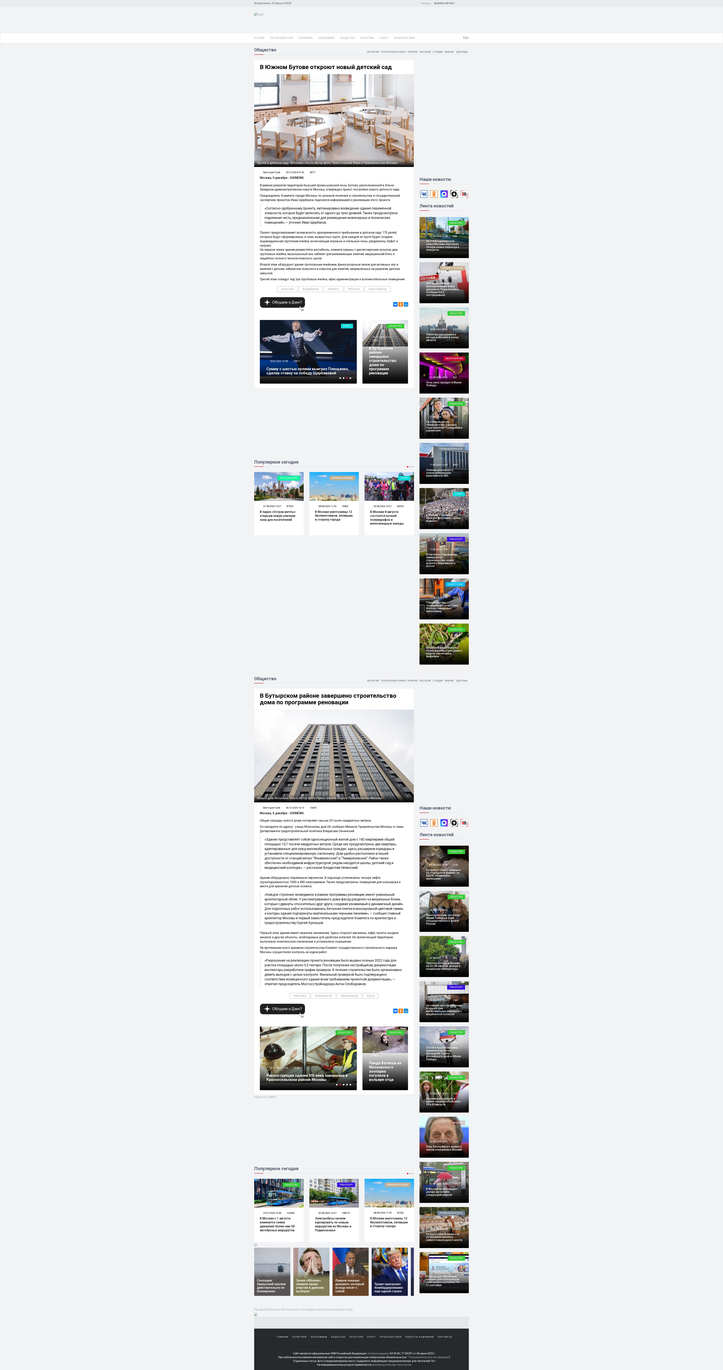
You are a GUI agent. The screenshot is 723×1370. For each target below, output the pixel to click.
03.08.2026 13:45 (382, 506)
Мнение (449, 52)
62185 (400, 506)
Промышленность (451, 448)
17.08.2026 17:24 (438, 416)
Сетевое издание (378, 1353)
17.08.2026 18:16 (438, 377)
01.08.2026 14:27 (327, 1213)
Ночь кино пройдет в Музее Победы (443, 384)
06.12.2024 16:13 (381, 337)
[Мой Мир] (406, 304)
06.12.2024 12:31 (381, 1051)
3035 (455, 329)
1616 (455, 1141)
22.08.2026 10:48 (438, 1229)
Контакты (445, 1337)
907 (455, 377)
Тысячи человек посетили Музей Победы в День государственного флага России (443, 919)
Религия (412, 52)
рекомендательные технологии (391, 1364)
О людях (438, 52)
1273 (455, 510)
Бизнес (403, 478)
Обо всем (425, 52)
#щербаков (310, 289)
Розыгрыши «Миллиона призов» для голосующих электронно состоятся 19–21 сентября (443, 1281)
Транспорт (346, 478)
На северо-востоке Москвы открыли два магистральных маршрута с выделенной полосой (444, 1010)
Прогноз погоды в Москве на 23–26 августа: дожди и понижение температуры (443, 966)
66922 (296, 1067)
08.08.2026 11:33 (272, 1212)
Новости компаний (419, 1337)
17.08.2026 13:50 (438, 510)
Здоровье (462, 52)
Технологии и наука (393, 52)
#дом (370, 996)
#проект (333, 289)
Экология (373, 52)
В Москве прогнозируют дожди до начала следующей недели (441, 1191)
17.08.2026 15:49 (438, 464)
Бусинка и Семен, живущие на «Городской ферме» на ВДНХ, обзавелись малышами (443, 874)
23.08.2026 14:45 (438, 910)
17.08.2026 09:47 (438, 597)
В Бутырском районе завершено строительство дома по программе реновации (382, 360)
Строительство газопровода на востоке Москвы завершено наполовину (442, 607)
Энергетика (455, 584)
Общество (347, 38)
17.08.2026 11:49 (438, 549)
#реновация (349, 996)
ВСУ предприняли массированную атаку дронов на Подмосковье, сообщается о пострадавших (442, 289)
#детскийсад (377, 289)
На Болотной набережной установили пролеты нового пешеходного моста (444, 1237)
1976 (455, 1183)
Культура (367, 38)
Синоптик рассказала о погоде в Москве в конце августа (442, 337)
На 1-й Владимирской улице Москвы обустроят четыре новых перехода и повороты (442, 245)
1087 (455, 1000)
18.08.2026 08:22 (438, 329)
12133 (456, 642)
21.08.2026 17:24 (438, 1271)
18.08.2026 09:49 (438, 278)
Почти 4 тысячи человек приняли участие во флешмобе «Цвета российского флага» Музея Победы (443, 1053)
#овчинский (323, 996)
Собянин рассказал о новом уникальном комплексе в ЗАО (439, 472)
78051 (400, 1213)
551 (455, 957)
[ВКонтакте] (395, 304)
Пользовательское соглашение (428, 1357)
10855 (375, 1055)
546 (455, 278)
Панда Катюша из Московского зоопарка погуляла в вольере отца (385, 1071)
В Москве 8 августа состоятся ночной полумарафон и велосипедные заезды (277, 517)
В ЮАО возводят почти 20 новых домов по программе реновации (305, 1077)
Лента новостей (281, 38)
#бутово (354, 289)
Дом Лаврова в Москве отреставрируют (302, 373)
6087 (455, 1271)
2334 (455, 549)
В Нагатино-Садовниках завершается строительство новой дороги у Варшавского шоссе (441, 560)
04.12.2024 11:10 (278, 365)
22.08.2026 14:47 (438, 1141)
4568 (295, 365)
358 (455, 236)
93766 (290, 1212)
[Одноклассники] (400, 304)
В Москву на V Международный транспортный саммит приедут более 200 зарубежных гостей (331, 519)
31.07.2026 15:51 (327, 506)
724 (455, 910)
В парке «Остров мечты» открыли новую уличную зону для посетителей (333, 1222)
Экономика (326, 38)
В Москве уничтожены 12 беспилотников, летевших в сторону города (278, 1222)
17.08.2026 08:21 (438, 642)
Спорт (384, 38)
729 (455, 416)
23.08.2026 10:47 (438, 1000)
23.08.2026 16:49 (438, 864)
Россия (259, 38)
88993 (345, 1213)
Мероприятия (454, 358)
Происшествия (404, 38)
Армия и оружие (452, 268)
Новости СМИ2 (265, 1097)
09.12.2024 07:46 (295, 172)
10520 (456, 1229)
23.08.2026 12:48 (438, 957)
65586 (345, 506)
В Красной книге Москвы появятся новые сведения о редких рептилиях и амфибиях (444, 652)
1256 (455, 864)
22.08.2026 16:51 (438, 1093)
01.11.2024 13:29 (278, 1067)
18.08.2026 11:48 (438, 236)
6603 (455, 597)
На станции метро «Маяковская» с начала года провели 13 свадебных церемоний (444, 426)
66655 (290, 506)
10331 (375, 340)
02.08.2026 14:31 (272, 506)
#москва (287, 289)
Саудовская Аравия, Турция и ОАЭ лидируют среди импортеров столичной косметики (387, 517)
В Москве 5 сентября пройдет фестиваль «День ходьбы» (443, 518)
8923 (455, 464)
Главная (282, 1337)
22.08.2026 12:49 (438, 1183)
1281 (455, 1093)
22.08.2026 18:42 (438, 1042)
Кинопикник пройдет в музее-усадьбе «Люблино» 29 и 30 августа (443, 1101)
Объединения (344, 1184)
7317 (455, 1042)
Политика (305, 38)
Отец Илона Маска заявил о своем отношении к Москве (444, 1148)
